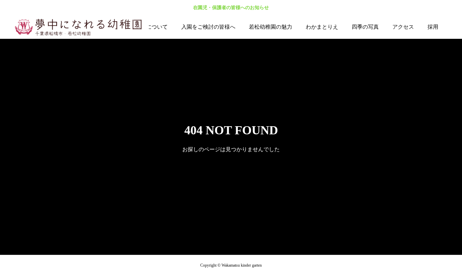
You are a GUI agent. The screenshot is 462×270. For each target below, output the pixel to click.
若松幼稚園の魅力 (270, 27)
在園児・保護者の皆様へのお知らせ (231, 7)
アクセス (403, 27)
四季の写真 (365, 27)
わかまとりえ (322, 27)
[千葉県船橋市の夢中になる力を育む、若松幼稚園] (81, 27)
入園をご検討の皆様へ (208, 27)
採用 (433, 27)
